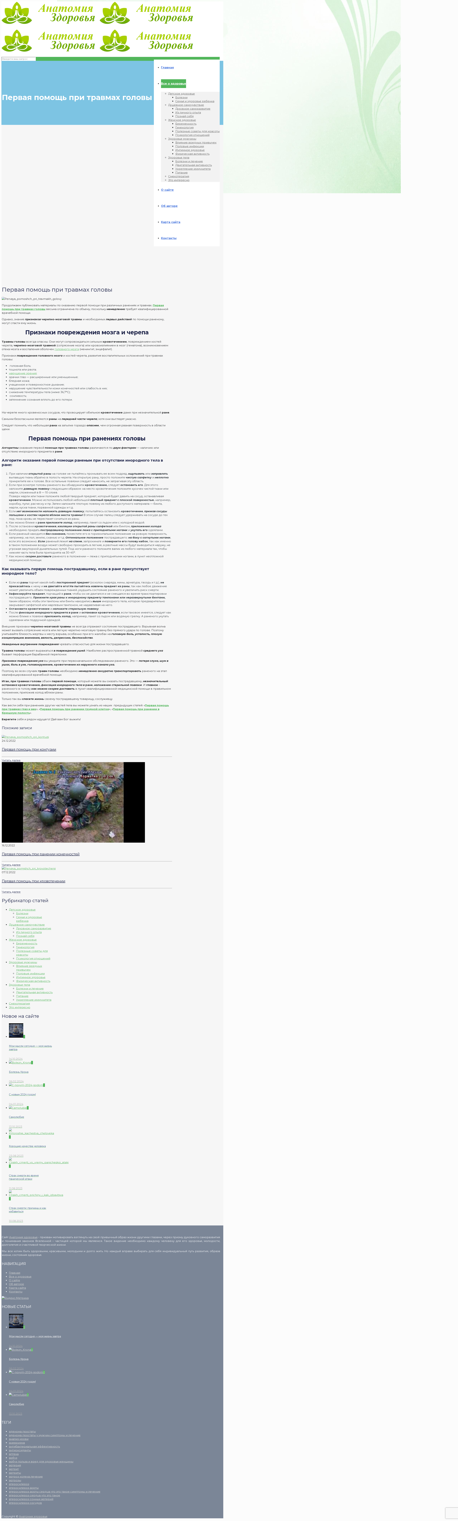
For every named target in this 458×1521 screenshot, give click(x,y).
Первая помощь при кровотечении (33, 881)
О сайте (14, 1280)
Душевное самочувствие (27, 924)
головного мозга (67, 349)
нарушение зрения (22, 373)
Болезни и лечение (30, 988)
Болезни (22, 913)
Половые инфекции (30, 973)
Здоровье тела (19, 984)
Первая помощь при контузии (29, 749)
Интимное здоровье (30, 977)
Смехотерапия (19, 1003)
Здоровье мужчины (23, 962)
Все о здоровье (20, 1276)
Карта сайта (17, 1288)
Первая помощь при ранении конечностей (41, 854)
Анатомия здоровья (23, 1237)
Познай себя (25, 936)
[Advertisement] (84, 265)
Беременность (26, 943)
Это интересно (19, 1007)
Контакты (15, 1291)
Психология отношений (33, 958)
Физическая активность (33, 981)
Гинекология (25, 947)
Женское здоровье (23, 939)
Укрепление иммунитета (33, 999)
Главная (14, 1272)
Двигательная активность (34, 992)
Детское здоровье (22, 909)
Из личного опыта (29, 932)
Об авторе (16, 1284)
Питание (22, 996)
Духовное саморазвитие (33, 928)
